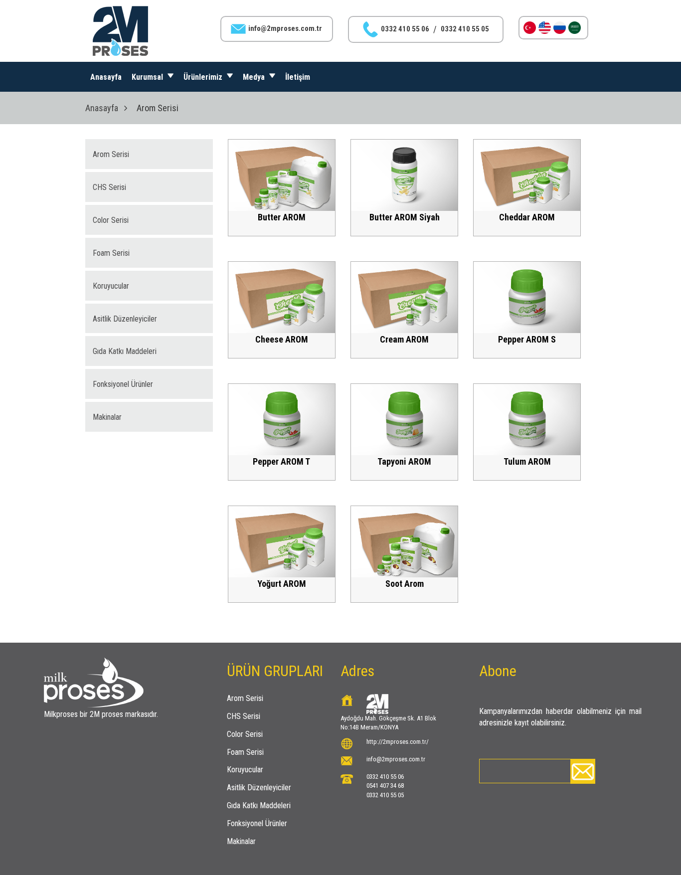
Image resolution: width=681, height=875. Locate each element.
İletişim (297, 77)
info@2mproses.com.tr (285, 28)
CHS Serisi (109, 187)
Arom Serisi (111, 154)
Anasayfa (106, 77)
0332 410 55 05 (465, 28)
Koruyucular (111, 286)
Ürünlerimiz (203, 77)
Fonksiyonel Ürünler (123, 384)
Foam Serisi (111, 253)
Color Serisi (111, 220)
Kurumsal (148, 77)
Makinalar (107, 417)
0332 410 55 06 (405, 28)
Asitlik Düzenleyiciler (125, 319)
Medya (255, 77)
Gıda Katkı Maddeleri (125, 351)
